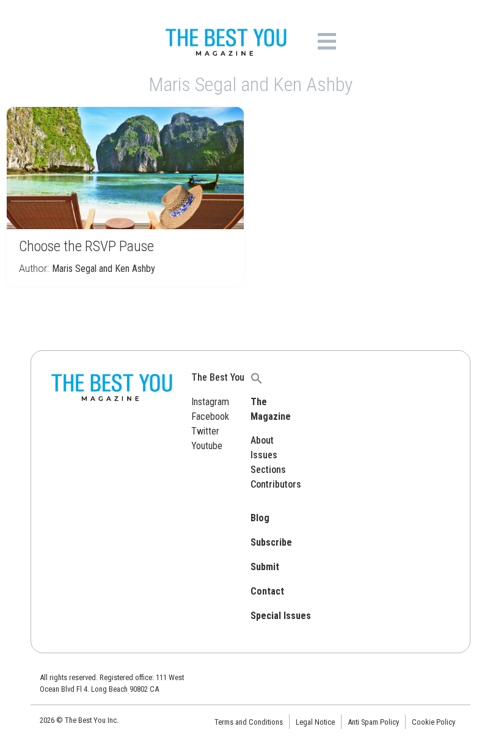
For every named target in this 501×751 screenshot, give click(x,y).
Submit (264, 567)
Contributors (275, 484)
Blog (259, 518)
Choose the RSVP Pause (86, 246)
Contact (267, 591)
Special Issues (280, 615)
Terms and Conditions (248, 722)
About (262, 440)
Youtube (206, 446)
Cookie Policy (433, 722)
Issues (263, 455)
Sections (268, 469)
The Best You (217, 377)
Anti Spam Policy (373, 722)
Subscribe (271, 542)
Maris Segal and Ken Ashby (103, 268)
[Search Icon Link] (256, 377)
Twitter (205, 431)
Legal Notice (315, 722)
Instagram (210, 402)
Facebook (210, 416)
